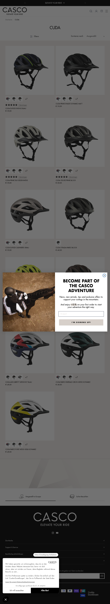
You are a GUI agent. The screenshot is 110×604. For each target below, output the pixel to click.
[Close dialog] (104, 275)
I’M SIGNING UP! (81, 322)
